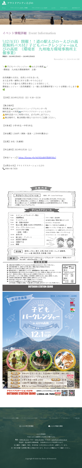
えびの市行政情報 (27, 426)
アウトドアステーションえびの (39, 7)
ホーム (4, 7)
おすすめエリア (76, 7)
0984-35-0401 (39, 439)
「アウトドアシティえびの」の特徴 (18, 7)
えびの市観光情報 (56, 426)
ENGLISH (77, 418)
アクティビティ (64, 7)
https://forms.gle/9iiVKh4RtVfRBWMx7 (37, 157)
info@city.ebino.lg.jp (59, 439)
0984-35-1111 (24, 439)
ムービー (54, 7)
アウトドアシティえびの (20, 3)
